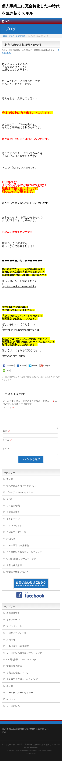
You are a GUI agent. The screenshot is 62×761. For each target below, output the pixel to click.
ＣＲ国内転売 (13, 505)
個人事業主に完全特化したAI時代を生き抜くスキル (35, 744)
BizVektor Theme (36, 750)
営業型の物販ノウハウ (17, 572)
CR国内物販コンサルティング (21, 558)
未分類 (9, 479)
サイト (6, 448)
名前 (6, 431)
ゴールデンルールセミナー (19, 492)
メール (7, 439)
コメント (8, 407)
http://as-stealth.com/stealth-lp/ (19, 286)
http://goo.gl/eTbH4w (13, 356)
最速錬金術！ (13, 512)
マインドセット (14, 525)
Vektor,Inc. (51, 750)
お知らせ (10, 538)
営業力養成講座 (14, 565)
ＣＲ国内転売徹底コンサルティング (24, 552)
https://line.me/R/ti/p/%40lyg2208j (20, 330)
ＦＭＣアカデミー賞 (16, 532)
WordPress (22, 750)
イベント (10, 499)
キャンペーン (13, 519)
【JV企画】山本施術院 (17, 545)
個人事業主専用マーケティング (22, 485)
